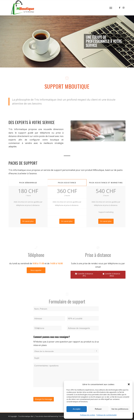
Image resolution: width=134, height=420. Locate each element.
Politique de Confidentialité (106, 415)
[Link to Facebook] (120, 8)
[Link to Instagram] (123, 8)
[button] (128, 384)
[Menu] (110, 7)
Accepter (76, 409)
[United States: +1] (37, 328)
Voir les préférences (119, 409)
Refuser (98, 409)
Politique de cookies (87, 415)
